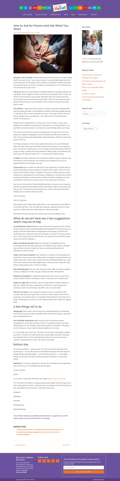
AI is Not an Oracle (88, 94)
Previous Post (19, 445)
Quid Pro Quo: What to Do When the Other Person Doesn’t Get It (40, 430)
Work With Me (55, 15)
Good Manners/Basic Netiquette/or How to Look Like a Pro (38, 432)
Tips (15, 33)
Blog (73, 15)
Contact (94, 15)
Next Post (67, 445)
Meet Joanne (27, 15)
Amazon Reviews (23, 434)
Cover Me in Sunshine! (57, 379)
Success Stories (41, 15)
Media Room (83, 15)
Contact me (86, 59)
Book (66, 15)
